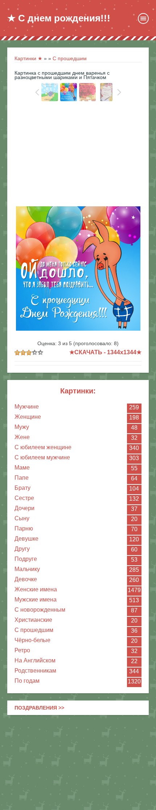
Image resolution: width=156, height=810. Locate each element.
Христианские (33, 620)
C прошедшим (34, 630)
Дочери (24, 508)
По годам (27, 681)
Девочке (26, 579)
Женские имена (36, 589)
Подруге (26, 559)
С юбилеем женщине (43, 447)
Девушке (26, 539)
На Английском (35, 660)
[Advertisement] (78, 155)
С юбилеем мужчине (42, 457)
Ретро (22, 650)
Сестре (24, 498)
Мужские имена (36, 599)
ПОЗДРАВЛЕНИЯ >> (39, 708)
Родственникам (35, 671)
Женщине (28, 417)
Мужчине (27, 407)
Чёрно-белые (32, 640)
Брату (22, 488)
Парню (24, 528)
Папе (22, 478)
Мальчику (27, 569)
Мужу (22, 427)
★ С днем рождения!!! (58, 18)
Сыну (22, 518)
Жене (22, 437)
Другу (22, 549)
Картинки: (78, 391)
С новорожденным (40, 610)
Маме (22, 467)
